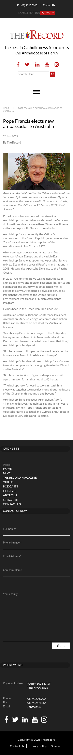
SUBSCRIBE (10, 500)
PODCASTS (10, 486)
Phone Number (12, 542)
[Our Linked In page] (37, 65)
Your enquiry (10, 594)
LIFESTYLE (9, 491)
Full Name (9, 528)
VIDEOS (8, 482)
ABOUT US (10, 495)
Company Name (12, 570)
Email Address (12, 556)
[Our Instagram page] (55, 65)
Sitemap (56, 746)
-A (42, 12)
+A (47, 12)
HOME (7, 469)
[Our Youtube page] (47, 65)
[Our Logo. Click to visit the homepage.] (36, 34)
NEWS (7, 473)
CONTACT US (12, 504)
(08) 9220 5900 (27, 5)
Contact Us (34, 707)
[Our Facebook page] (18, 65)
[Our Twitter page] (27, 65)
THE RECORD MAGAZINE (20, 477)
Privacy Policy (38, 746)
